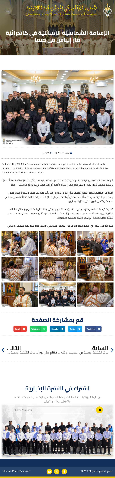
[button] (6, 10)
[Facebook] (64, 471)
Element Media (10, 471)
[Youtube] (49, 471)
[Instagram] (56, 471)
